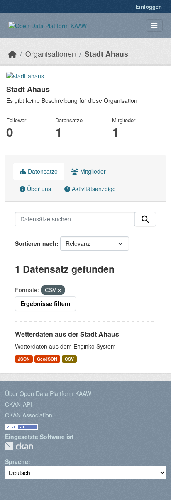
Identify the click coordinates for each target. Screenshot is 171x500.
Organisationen (50, 54)
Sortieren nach (35, 243)
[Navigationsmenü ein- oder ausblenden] (154, 25)
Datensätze (42, 171)
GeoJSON (47, 359)
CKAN (19, 446)
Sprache (16, 461)
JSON (24, 359)
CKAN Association (28, 415)
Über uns (38, 188)
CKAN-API (18, 404)
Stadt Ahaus (106, 54)
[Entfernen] (59, 290)
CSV (69, 359)
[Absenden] (145, 219)
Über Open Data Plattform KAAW (48, 393)
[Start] (12, 54)
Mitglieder (92, 171)
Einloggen (148, 6)
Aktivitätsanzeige (93, 188)
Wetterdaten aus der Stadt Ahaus (67, 334)
